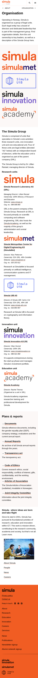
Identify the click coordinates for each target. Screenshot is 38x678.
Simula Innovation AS (14, 341)
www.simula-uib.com (19, 305)
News (6, 572)
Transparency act (13, 453)
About (7, 8)
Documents (10, 423)
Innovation (6, 622)
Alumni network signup (12, 649)
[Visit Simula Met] (8, 667)
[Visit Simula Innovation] (8, 661)
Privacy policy (7, 596)
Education (6, 617)
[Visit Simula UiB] (8, 672)
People (7, 568)
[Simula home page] (8, 593)
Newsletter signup (10, 645)
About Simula (10, 563)
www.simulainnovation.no (20, 351)
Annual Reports (13, 441)
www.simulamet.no (18, 260)
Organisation (27, 8)
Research (6, 613)
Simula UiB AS (10, 295)
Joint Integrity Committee (18, 493)
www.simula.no (16, 202)
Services (6, 630)
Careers (7, 577)
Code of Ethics (12, 465)
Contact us (6, 599)
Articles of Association (16, 481)
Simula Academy (11, 223)
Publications (7, 640)
